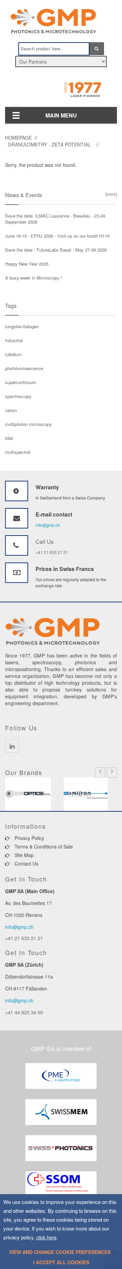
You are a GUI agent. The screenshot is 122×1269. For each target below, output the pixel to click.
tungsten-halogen (22, 326)
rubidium (13, 354)
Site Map (23, 855)
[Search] (96, 48)
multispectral (17, 452)
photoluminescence (24, 368)
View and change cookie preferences (59, 1252)
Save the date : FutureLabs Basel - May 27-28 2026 (56, 250)
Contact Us (25, 863)
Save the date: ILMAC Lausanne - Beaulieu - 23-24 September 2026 (55, 218)
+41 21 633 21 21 (52, 552)
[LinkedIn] (12, 746)
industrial (14, 340)
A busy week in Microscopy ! (33, 277)
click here (46, 1237)
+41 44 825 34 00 (24, 1012)
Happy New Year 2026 (26, 263)
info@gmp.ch (48, 525)
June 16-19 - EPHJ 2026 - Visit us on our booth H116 (57, 236)
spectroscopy (18, 396)
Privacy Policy (28, 838)
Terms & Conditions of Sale (43, 846)
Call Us (45, 541)
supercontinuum (20, 382)
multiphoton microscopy (28, 424)
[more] (110, 194)
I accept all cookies (61, 1262)
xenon (11, 410)
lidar (9, 438)
